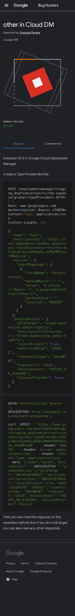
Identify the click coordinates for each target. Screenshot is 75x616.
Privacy (10, 563)
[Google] (35, 554)
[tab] (18, 143)
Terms (25, 563)
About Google (15, 571)
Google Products (40, 571)
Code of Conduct (46, 563)
